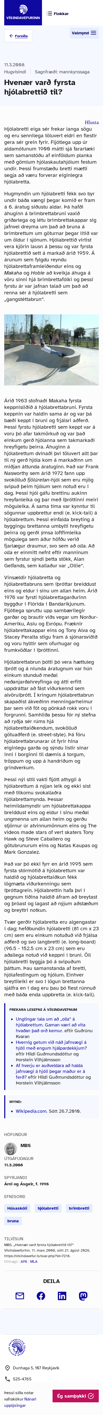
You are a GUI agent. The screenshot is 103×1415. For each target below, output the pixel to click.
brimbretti (79, 1208)
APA (24, 1261)
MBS (26, 1145)
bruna (13, 1221)
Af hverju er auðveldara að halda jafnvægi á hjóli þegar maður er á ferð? (50, 1071)
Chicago (11, 1261)
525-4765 (22, 1379)
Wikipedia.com (31, 1111)
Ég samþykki (72, 1396)
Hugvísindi (15, 72)
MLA (34, 1261)
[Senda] (19, 1296)
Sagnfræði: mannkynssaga (62, 72)
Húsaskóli (17, 1208)
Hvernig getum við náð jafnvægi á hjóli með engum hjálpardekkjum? (51, 1045)
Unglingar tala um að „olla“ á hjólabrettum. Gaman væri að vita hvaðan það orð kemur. (50, 1025)
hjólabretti (48, 1208)
